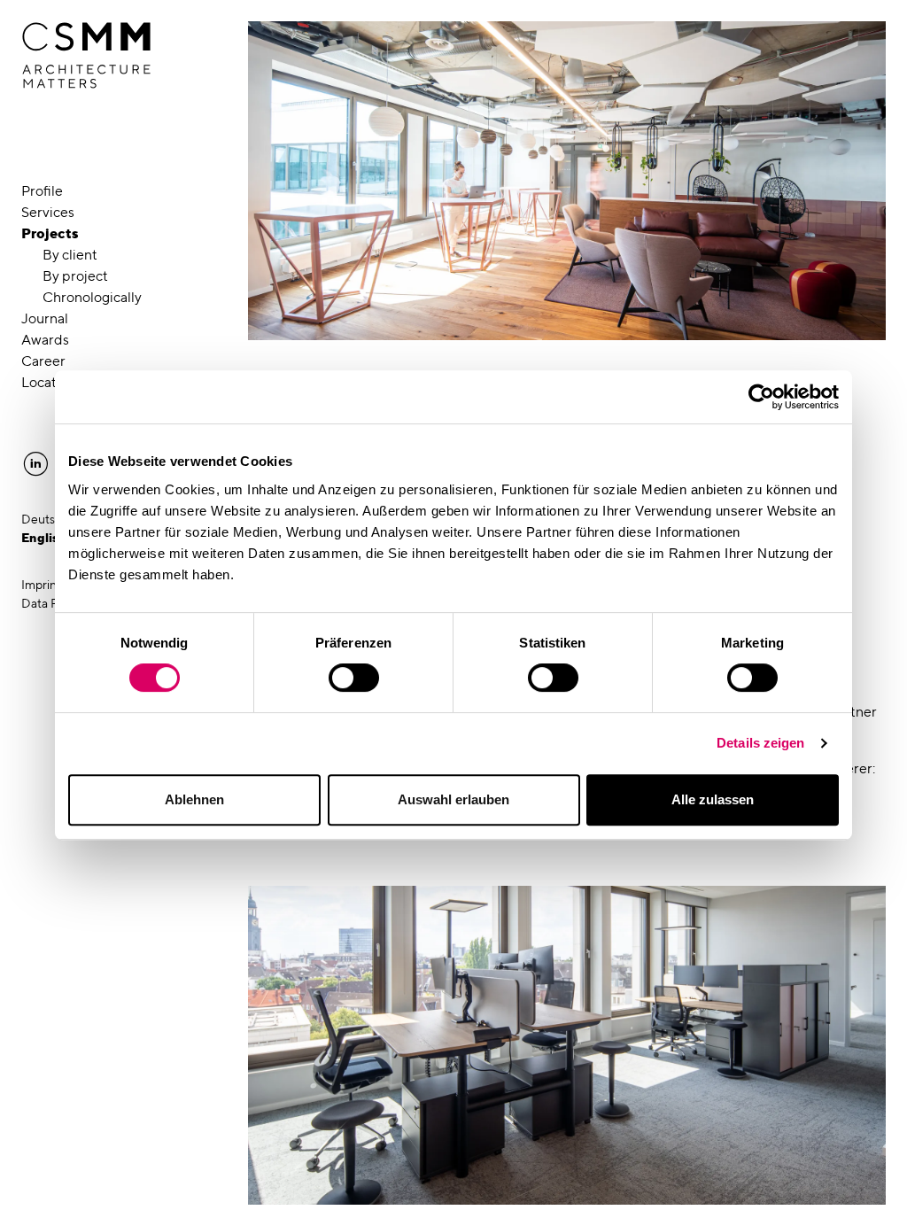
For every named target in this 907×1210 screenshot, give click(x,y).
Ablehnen (194, 799)
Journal (44, 318)
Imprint (41, 585)
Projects (50, 233)
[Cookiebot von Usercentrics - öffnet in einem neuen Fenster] (761, 397)
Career (43, 361)
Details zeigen (760, 742)
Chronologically (92, 297)
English (43, 538)
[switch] (354, 677)
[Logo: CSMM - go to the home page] (86, 55)
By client (70, 254)
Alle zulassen (712, 799)
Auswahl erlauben (453, 799)
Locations (51, 382)
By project (75, 276)
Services (47, 212)
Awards (45, 339)
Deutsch (44, 519)
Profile (42, 190)
